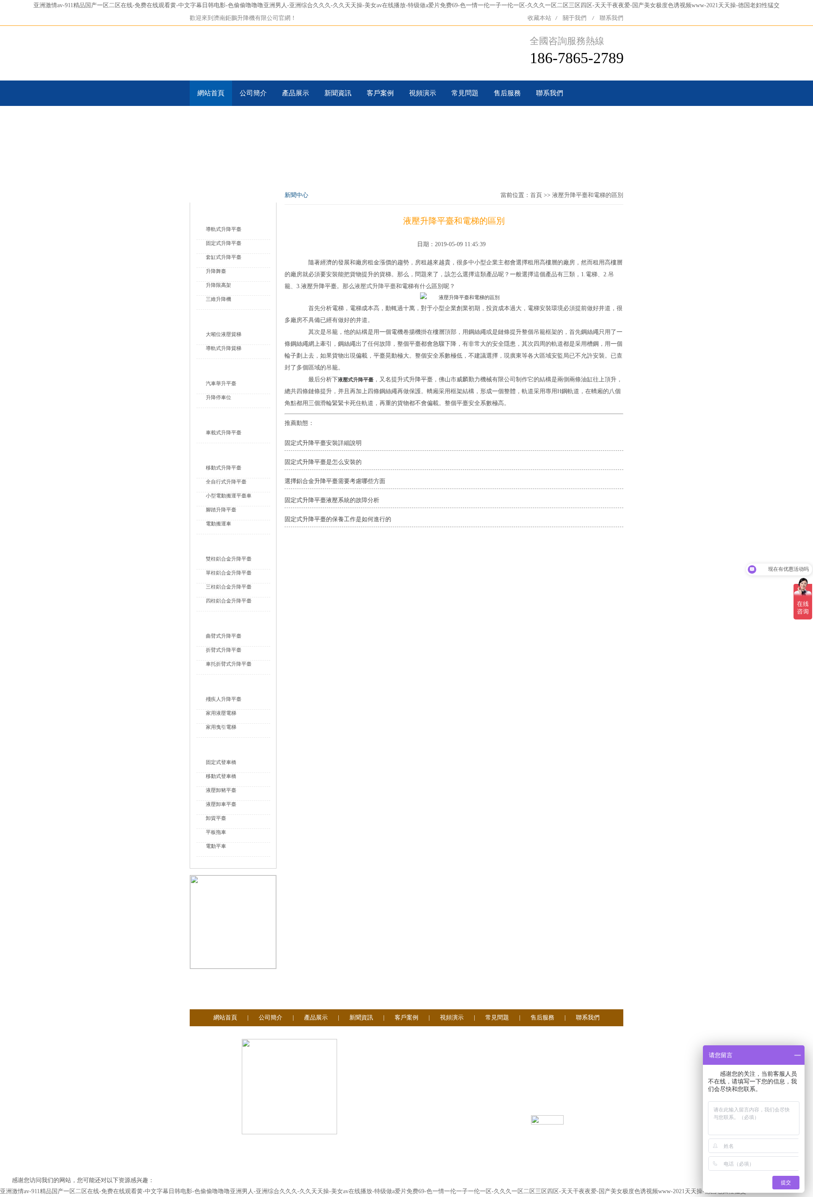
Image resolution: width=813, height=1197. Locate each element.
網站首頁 (210, 93)
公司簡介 (253, 93)
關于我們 (574, 18)
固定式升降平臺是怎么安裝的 (323, 462)
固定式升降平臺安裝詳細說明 (323, 443)
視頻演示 (422, 93)
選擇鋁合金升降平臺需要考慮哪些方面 (335, 481)
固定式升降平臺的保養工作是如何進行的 (338, 519)
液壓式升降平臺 (375, 286)
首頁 (536, 195)
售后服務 (507, 93)
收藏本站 (539, 18)
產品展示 (295, 93)
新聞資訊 (337, 93)
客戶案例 (380, 93)
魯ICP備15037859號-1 (466, 1121)
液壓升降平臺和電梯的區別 (587, 195)
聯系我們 (611, 18)
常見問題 (464, 93)
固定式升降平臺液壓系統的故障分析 (332, 500)
